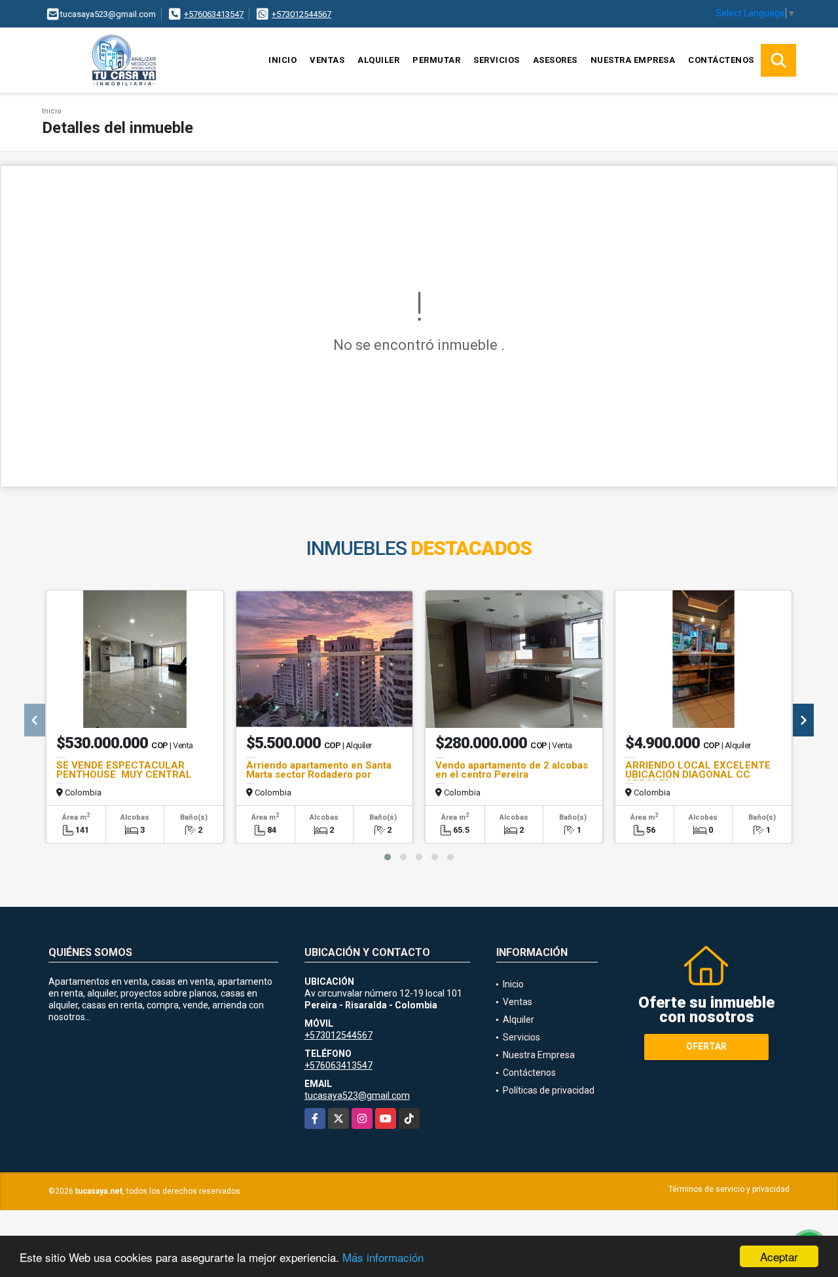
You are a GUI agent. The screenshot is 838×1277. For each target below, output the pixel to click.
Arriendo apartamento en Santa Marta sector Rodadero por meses (319, 774)
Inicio (282, 60)
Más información (383, 1257)
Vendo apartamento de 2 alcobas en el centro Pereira (511, 769)
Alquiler (378, 60)
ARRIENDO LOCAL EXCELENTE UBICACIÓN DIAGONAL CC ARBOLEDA (698, 774)
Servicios (496, 60)
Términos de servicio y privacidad (729, 1189)
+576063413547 (214, 14)
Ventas (327, 60)
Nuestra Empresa (633, 60)
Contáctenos (721, 60)
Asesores (555, 60)
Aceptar (779, 1256)
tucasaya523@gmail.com (357, 1095)
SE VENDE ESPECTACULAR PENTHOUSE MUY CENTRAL (124, 769)
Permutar (436, 60)
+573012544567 (301, 14)
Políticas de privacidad (548, 1090)
